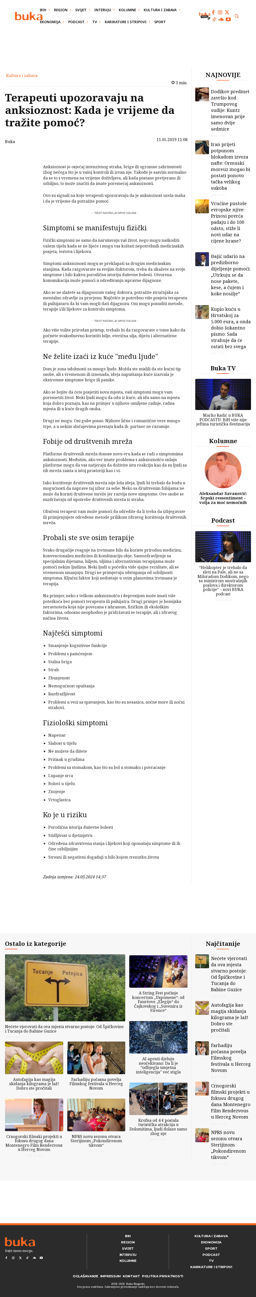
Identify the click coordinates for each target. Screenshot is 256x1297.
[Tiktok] (214, 19)
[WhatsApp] (30, 192)
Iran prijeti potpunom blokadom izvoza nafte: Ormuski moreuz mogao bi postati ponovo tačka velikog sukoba (230, 166)
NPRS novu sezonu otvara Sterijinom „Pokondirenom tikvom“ (96, 1141)
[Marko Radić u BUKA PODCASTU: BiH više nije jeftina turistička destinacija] (223, 394)
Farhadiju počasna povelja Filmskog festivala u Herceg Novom (96, 1084)
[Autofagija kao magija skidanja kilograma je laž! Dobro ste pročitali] (34, 1058)
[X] (30, 168)
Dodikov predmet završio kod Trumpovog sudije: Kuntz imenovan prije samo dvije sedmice (230, 110)
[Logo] (28, 16)
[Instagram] (220, 12)
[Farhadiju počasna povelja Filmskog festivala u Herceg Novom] (96, 1058)
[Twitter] (227, 12)
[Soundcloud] (221, 19)
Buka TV (223, 368)
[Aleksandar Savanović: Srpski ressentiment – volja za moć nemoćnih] (223, 470)
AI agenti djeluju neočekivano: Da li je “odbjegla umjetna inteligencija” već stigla (158, 1065)
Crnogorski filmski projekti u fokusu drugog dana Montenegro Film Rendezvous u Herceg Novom (34, 1143)
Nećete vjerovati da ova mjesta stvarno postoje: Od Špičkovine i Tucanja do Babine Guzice (64, 1029)
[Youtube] (228, 19)
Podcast (223, 520)
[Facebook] (213, 12)
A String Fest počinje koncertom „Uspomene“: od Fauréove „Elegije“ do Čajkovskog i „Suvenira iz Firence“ (158, 1001)
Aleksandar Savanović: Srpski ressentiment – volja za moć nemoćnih (223, 498)
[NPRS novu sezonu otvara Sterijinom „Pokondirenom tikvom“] (96, 1115)
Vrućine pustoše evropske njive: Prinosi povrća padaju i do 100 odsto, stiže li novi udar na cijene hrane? (229, 222)
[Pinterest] (30, 180)
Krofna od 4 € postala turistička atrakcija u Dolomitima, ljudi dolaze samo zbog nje (158, 1127)
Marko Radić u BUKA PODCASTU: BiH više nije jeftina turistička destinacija (223, 419)
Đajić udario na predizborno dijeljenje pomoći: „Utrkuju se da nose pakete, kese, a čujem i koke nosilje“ (230, 275)
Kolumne (223, 441)
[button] (236, 15)
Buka (10, 142)
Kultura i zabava (22, 76)
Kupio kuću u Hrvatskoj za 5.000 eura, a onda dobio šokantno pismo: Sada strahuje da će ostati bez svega (231, 327)
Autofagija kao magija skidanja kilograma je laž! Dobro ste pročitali (34, 1084)
